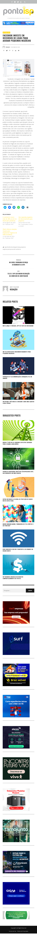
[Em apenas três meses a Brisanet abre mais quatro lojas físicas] (15, 391)
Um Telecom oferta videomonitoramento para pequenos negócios (17, 352)
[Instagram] (14, 2)
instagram (15, 247)
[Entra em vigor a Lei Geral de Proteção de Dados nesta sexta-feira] (15, 487)
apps (5, 247)
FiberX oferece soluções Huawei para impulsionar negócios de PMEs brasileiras (10, 231)
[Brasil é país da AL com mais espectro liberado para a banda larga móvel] (15, 430)
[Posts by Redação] (4, 47)
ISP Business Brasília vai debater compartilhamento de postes (13, 577)
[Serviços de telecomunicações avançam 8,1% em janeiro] (15, 366)
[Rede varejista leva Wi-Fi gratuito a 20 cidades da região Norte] (15, 538)
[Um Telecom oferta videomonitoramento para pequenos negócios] (15, 339)
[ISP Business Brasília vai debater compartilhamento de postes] (15, 564)
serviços (10, 249)
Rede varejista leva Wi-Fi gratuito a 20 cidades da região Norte (18, 550)
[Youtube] (20, 2)
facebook (9, 247)
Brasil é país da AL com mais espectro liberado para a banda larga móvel (17, 443)
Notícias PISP (6, 32)
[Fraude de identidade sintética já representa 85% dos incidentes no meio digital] (15, 458)
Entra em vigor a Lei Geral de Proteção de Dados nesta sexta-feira (18, 500)
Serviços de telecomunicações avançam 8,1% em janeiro (17, 377)
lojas (19, 247)
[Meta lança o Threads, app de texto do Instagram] (15, 315)
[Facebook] (12, 2)
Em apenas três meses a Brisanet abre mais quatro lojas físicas (18, 402)
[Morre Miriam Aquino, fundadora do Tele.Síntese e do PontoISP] (15, 513)
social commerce (16, 249)
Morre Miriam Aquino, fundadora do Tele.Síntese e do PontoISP (18, 525)
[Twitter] (17, 2)
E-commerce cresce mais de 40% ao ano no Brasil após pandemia (10, 219)
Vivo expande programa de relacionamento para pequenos (25, 219)
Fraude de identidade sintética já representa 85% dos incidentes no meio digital (18, 472)
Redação (8, 47)
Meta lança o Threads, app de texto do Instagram (18, 326)
